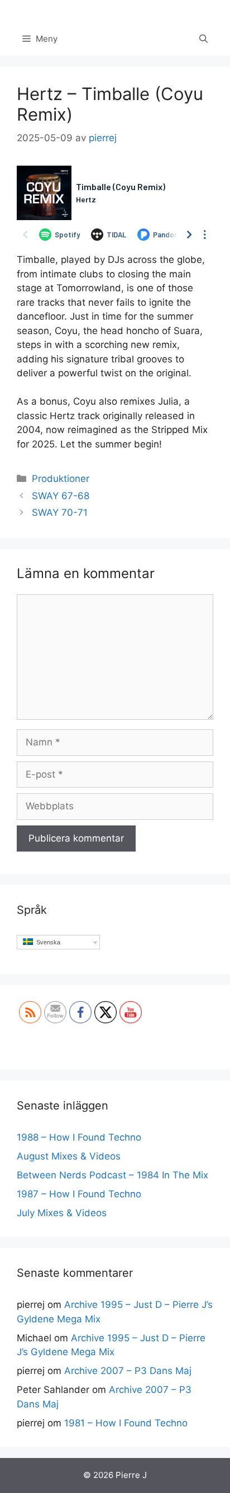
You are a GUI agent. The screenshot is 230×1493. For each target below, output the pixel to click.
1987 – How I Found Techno (79, 1194)
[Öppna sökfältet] (203, 39)
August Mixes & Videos (69, 1156)
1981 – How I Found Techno (126, 1423)
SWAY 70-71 (60, 512)
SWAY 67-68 (60, 495)
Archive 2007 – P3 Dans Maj (127, 1370)
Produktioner (60, 478)
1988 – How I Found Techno (79, 1137)
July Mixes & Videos (62, 1212)
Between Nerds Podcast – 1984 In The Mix (112, 1175)
